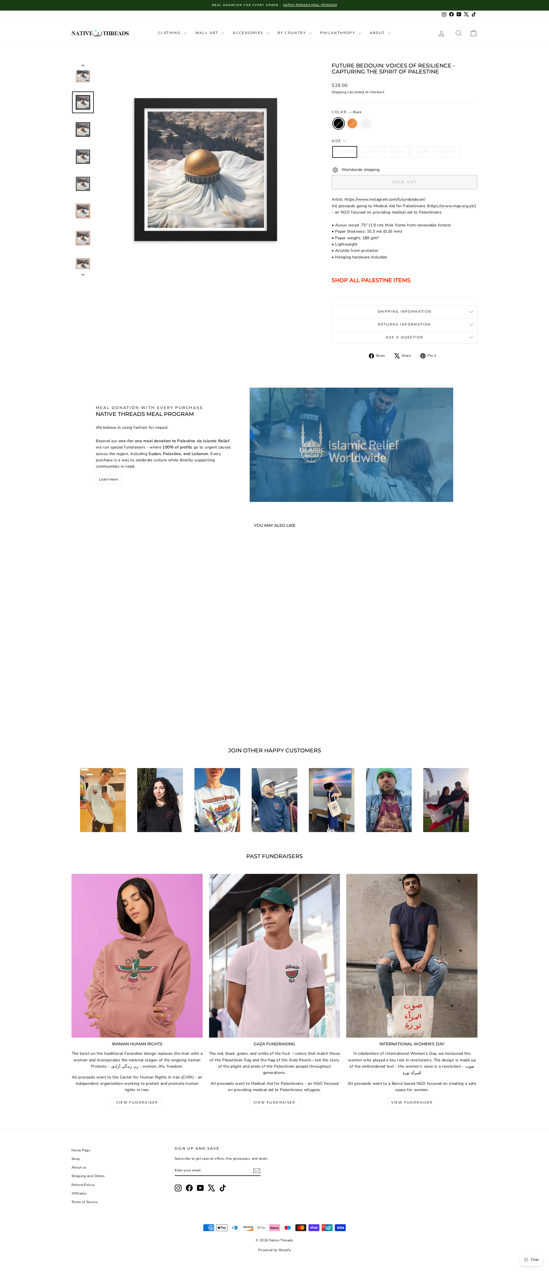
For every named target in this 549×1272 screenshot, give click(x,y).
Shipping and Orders (88, 1176)
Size (339, 141)
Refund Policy (83, 1185)
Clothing (170, 33)
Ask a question (405, 337)
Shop (75, 1159)
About (378, 33)
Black (338, 123)
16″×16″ (422, 151)
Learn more (108, 479)
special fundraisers (128, 447)
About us (79, 1167)
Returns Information (404, 324)
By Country (292, 33)
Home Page (80, 1150)
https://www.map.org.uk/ (451, 206)
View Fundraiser (137, 1102)
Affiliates (79, 1193)
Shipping (339, 92)
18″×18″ (448, 151)
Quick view (120, 681)
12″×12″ (370, 151)
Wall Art (207, 33)
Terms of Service (84, 1202)
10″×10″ (344, 151)
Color (346, 112)
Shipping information (405, 311)
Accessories (249, 33)
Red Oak (352, 123)
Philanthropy (338, 33)
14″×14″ (396, 151)
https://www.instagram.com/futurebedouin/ (385, 199)
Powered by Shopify (274, 1250)
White (366, 123)
